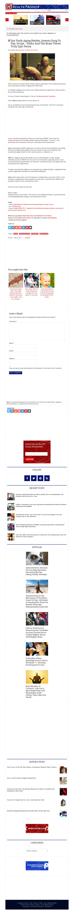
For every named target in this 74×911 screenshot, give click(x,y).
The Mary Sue (16, 206)
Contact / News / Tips (39, 903)
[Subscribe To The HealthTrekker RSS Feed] (47, 478)
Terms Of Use (24, 905)
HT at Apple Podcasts (47, 905)
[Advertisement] (37, 253)
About (37, 905)
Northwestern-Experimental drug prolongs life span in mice (34, 204)
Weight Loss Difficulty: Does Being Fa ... (51, 21)
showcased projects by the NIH (18, 140)
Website (12, 359)
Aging (17, 50)
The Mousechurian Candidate (45, 96)
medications (44, 234)
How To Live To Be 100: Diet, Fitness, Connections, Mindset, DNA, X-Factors (32, 767)
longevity (34, 234)
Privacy (32, 905)
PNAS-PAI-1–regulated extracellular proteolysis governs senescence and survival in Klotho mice (35, 209)
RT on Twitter (46, 216)
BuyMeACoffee (52, 903)
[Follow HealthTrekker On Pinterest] (40, 478)
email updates (52, 218)
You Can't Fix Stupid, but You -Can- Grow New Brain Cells (25, 800)
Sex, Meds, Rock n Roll (31, 50)
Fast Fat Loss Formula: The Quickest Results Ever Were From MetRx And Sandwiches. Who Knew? (30, 790)
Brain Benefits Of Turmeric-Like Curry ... (20, 21)
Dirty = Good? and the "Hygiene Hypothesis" (21, 778)
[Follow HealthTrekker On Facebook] (27, 478)
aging (16, 234)
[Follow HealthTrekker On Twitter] (34, 478)
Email (11, 351)
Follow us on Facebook (15, 218)
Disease (21, 50)
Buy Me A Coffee (11, 13)
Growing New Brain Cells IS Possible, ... (36, 22)
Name (11, 343)
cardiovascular (24, 234)
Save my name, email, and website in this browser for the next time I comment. (35, 368)
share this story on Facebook (32, 216)
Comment (27, 238)
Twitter (28, 218)
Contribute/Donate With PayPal (37, 866)
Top (30, 903)
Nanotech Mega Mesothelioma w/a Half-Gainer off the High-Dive (28, 811)
